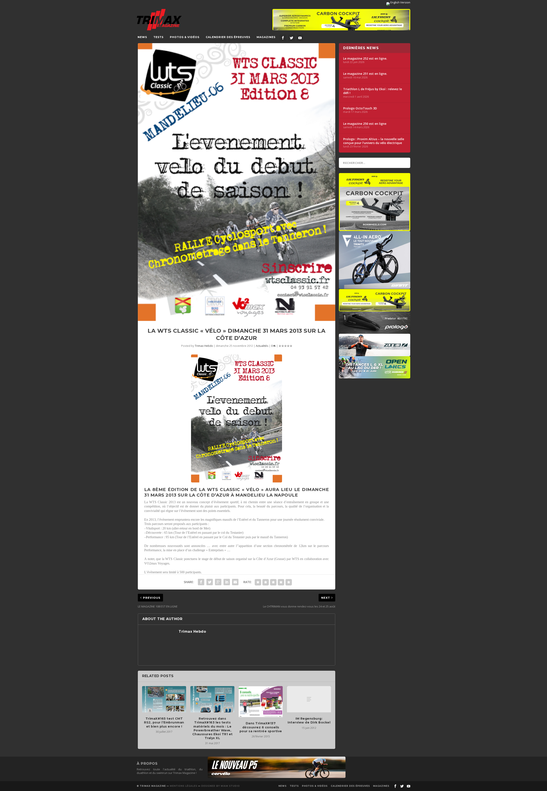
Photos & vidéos (184, 37)
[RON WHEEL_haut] (341, 22)
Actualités (262, 346)
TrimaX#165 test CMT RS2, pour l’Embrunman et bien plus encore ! (164, 722)
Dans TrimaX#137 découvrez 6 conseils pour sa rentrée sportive (261, 727)
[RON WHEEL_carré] (374, 229)
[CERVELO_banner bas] (277, 777)
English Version (400, 2)
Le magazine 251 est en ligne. (365, 74)
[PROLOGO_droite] (374, 332)
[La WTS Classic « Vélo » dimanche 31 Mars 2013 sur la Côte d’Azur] (236, 182)
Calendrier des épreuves (228, 37)
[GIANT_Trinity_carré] (374, 287)
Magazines (266, 37)
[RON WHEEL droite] (374, 309)
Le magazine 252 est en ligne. (365, 58)
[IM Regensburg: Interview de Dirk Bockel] (309, 699)
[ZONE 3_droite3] (374, 354)
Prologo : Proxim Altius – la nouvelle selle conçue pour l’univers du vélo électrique (373, 141)
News (142, 37)
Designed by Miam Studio (220, 786)
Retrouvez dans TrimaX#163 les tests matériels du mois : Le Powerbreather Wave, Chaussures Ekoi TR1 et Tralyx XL (212, 728)
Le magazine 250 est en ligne (364, 124)
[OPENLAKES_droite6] (374, 376)
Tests (158, 37)
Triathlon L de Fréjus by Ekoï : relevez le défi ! (372, 91)
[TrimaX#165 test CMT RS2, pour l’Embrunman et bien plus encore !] (164, 699)
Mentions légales (183, 786)
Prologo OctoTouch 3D (360, 108)
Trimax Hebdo (204, 346)
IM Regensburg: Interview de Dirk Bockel (309, 720)
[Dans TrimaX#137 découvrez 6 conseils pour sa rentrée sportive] (261, 701)
